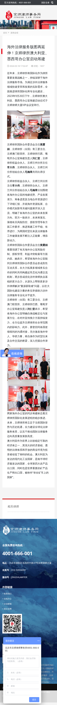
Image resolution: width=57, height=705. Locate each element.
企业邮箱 (7, 603)
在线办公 (7, 598)
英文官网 (7, 609)
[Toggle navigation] (9, 24)
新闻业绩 (14, 32)
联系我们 (7, 593)
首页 (5, 32)
